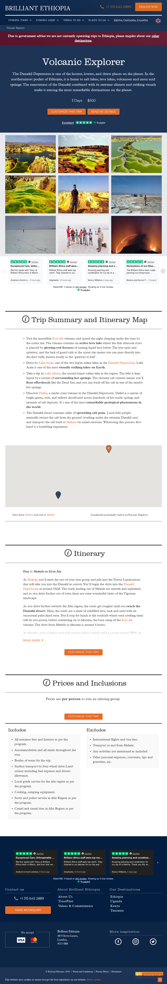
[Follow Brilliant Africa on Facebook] (118, 942)
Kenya (115, 905)
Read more (31, 640)
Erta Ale (57, 338)
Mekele (71, 422)
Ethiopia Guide (45, 20)
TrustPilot (65, 901)
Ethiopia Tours (18, 20)
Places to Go (97, 20)
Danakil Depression (121, 362)
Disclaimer (116, 971)
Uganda (116, 901)
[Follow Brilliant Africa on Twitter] (153, 942)
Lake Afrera (52, 373)
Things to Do (71, 20)
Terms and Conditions (83, 971)
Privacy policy (94, 980)
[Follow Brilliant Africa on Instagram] (135, 942)
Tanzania (117, 910)
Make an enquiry (28, 910)
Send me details (103, 111)
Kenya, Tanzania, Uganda (131, 20)
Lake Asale (46, 362)
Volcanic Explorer (16, 28)
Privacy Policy (102, 971)
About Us (65, 896)
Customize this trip (66, 111)
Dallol (43, 393)
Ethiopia (116, 896)
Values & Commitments (75, 905)
